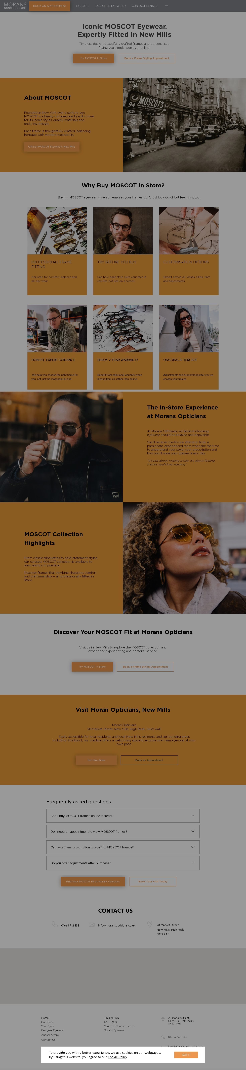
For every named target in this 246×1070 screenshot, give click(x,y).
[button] (186, 1055)
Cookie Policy (117, 1057)
